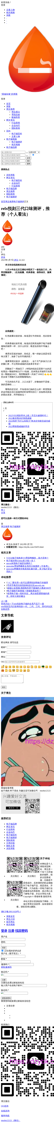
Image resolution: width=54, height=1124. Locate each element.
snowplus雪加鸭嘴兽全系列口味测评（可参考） (28, 566)
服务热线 (5, 1116)
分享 (3, 513)
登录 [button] (3, 5)
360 (28, 161)
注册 (11, 930)
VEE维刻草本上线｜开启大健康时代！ (28, 415)
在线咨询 (5, 1111)
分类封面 (10, 843)
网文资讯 (10, 178)
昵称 (3, 647)
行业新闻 (16, 123)
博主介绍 (10, 919)
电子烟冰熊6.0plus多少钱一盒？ (20, 561)
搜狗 (28, 164)
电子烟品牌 (11, 188)
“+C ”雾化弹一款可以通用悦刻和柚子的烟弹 (27, 582)
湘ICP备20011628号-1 (11, 911)
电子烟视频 (11, 139)
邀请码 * (5, 964)
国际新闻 (10, 194)
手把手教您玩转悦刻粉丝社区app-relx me (25, 585)
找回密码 (21, 930)
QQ (2, 662)
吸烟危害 (16, 117)
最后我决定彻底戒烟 (19, 418)
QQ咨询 (4, 1106)
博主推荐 (10, 191)
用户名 (4, 936)
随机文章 (10, 846)
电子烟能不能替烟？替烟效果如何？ (24, 591)
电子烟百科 (17, 134)
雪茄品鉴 (16, 114)
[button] (27, 99)
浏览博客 (10, 175)
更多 (3, 257)
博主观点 (16, 112)
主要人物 (10, 10)
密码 (3, 942)
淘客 (8, 15)
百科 (8, 131)
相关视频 (10, 12)
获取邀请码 (6, 967)
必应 (28, 158)
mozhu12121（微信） (10, 1120)
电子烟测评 (11, 197)
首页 (8, 104)
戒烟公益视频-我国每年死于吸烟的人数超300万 (29, 588)
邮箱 (3, 652)
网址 (3, 657)
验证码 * (5, 972)
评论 (16, 260)
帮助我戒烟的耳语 (18, 426)
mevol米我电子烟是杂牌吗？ (19, 563)
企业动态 (16, 125)
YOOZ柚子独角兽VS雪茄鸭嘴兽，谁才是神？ (27, 558)
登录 (4, 930)
